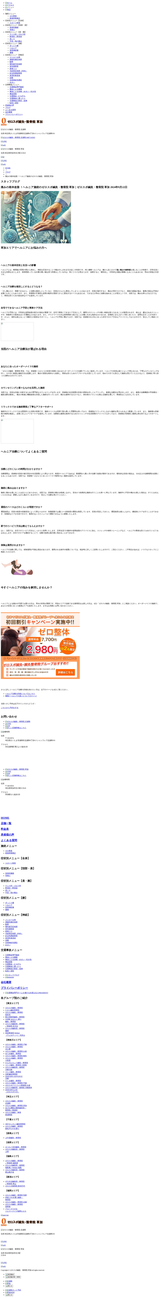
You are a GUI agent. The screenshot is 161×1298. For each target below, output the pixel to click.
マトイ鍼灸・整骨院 (13, 1072)
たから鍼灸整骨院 (12, 1010)
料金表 (5, 829)
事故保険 (13, 94)
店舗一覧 (6, 823)
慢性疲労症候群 (16, 64)
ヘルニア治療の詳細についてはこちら (20, 694)
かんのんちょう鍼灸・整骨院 (16, 1063)
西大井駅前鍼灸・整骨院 (15, 1017)
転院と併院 (14, 103)
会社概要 (8, 112)
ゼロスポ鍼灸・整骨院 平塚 (16, 1083)
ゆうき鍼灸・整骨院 (13, 1054)
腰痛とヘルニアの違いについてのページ (21, 696)
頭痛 (11, 78)
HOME (8, 168)
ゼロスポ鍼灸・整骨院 (14, 1008)
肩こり (12, 39)
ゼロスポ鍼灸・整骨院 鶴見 (16, 1056)
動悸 (11, 62)
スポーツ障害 (15, 23)
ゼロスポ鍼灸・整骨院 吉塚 (16, 1202)
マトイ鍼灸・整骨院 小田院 (16, 1065)
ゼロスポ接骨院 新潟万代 (15, 1186)
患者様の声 (9, 105)
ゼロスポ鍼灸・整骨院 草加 (16, 1106)
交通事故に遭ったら (17, 98)
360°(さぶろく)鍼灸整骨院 (15, 1124)
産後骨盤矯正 (15, 18)
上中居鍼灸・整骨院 (13, 1138)
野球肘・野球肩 (16, 36)
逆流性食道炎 (15, 75)
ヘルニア (13, 48)
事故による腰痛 (16, 89)
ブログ (8, 107)
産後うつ (13, 69)
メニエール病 (15, 57)
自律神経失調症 (16, 80)
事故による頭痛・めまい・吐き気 (23, 91)
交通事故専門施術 (17, 87)
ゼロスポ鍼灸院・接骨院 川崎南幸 (18, 1088)
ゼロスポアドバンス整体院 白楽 (17, 1085)
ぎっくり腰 (14, 46)
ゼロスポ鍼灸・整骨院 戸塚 (16, 1044)
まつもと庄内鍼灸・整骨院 (15, 1147)
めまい (12, 82)
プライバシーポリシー (14, 114)
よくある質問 (10, 110)
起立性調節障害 (16, 73)
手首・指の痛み (16, 41)
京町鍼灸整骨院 (11, 1074)
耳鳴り (12, 30)
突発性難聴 (14, 27)
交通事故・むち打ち (17, 96)
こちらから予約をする (9, 708)
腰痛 (11, 53)
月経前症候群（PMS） (18, 71)
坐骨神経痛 (14, 50)
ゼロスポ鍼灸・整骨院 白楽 (16, 1051)
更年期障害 (14, 66)
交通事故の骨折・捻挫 (18, 101)
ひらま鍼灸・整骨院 (13, 1081)
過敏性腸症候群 (16, 59)
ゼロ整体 (13, 16)
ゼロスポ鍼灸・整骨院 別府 (16, 1195)
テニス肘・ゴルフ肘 (17, 34)
